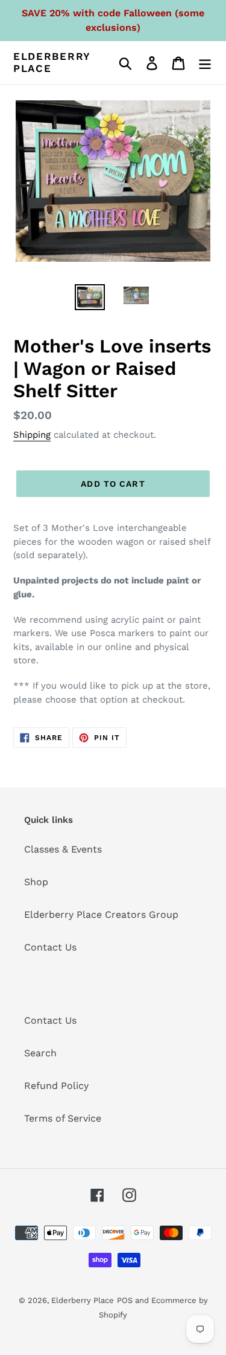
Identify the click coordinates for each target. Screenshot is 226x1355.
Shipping (32, 434)
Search (40, 1053)
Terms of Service (62, 1118)
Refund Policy (56, 1085)
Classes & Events (63, 849)
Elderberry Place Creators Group (101, 914)
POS (125, 1300)
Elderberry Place (51, 62)
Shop (36, 882)
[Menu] (205, 62)
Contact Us (50, 947)
